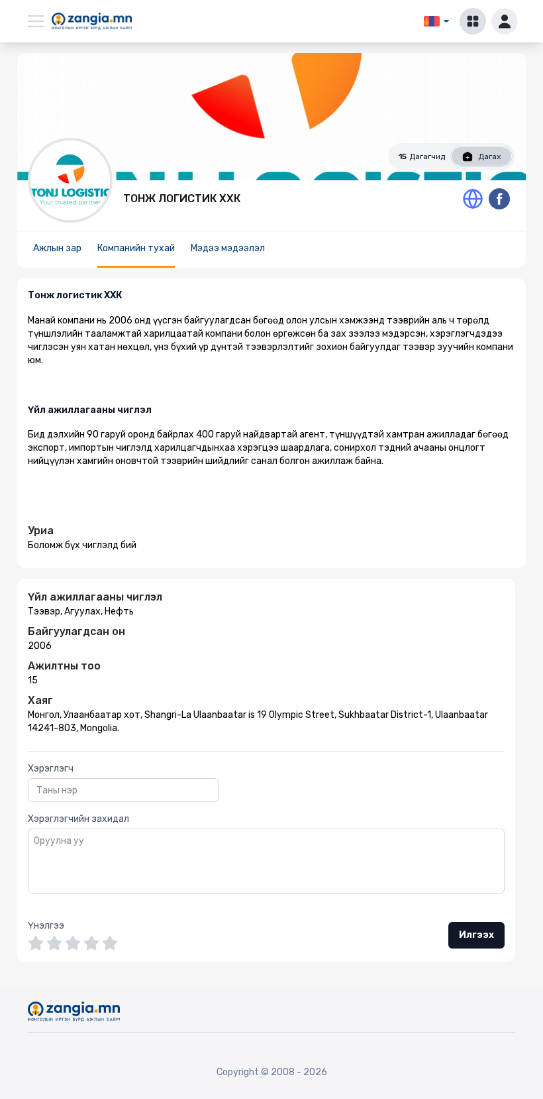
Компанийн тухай (136, 248)
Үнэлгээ (46, 925)
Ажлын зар (57, 248)
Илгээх (476, 935)
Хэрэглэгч (51, 768)
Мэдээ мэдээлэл (228, 248)
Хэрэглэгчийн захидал (78, 819)
